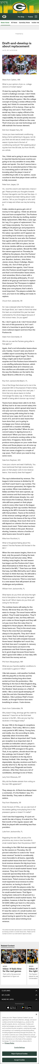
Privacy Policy (9, 1043)
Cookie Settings (19, 1047)
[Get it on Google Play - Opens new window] (26, 1008)
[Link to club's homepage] (4, 15)
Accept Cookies (19, 1060)
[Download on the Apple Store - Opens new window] (12, 1008)
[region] (19, 1037)
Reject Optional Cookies (19, 1054)
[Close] (36, 1014)
